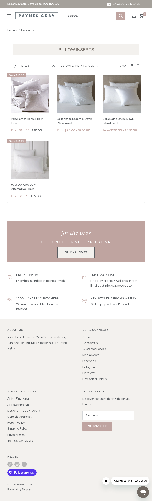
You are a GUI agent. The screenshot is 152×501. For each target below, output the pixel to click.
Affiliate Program (18, 405)
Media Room (90, 355)
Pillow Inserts (26, 30)
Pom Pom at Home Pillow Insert (27, 121)
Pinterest (88, 373)
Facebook (89, 361)
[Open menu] (9, 15)
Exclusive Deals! (127, 4)
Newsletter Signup (94, 379)
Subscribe (97, 426)
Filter (24, 66)
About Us (88, 337)
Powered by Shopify (19, 489)
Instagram (89, 367)
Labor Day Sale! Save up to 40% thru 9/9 (33, 4)
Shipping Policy (17, 428)
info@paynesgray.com (119, 285)
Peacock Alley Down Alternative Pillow (24, 187)
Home (11, 30)
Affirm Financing (18, 398)
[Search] (120, 16)
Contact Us (90, 343)
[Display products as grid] (131, 65)
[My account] (134, 16)
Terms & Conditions (20, 440)
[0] (141, 16)
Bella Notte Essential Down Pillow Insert (74, 121)
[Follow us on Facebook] (24, 464)
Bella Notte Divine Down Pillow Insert (118, 121)
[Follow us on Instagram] (17, 464)
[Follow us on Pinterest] (10, 464)
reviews (21, 309)
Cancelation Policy (19, 417)
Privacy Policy (16, 435)
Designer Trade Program (23, 410)
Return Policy (16, 423)
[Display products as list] (137, 65)
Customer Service (94, 349)
